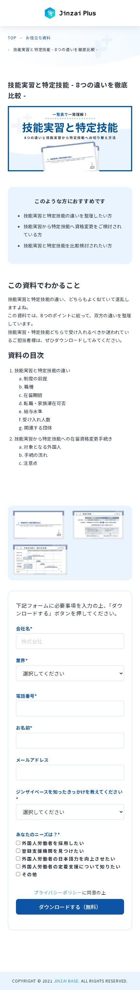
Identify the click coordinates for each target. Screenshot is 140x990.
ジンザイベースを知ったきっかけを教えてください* (69, 795)
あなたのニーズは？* (38, 834)
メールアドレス (32, 760)
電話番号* (26, 696)
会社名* (24, 628)
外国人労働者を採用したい (52, 843)
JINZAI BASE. (67, 980)
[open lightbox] (38, 525)
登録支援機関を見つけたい (52, 850)
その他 (28, 874)
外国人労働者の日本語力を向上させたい (68, 858)
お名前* (24, 727)
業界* (22, 660)
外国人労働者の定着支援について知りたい (70, 866)
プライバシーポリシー (58, 892)
